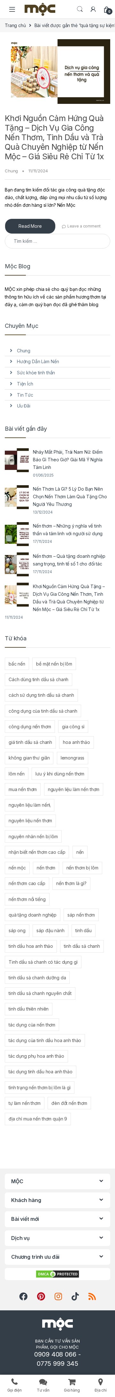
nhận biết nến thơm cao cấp (37, 852)
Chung (11, 170)
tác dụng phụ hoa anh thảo (36, 1056)
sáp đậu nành (50, 930)
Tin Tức (25, 395)
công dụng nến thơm (30, 726)
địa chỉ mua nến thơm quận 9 (38, 1118)
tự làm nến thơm (25, 1103)
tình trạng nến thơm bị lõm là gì (40, 1087)
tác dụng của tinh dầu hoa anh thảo (45, 1040)
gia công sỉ (73, 726)
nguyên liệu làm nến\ (29, 805)
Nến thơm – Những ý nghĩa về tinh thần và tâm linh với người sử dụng (68, 529)
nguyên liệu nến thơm (30, 820)
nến (80, 852)
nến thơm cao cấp (27, 883)
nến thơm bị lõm (82, 867)
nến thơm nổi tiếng (27, 899)
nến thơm (46, 867)
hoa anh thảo (76, 742)
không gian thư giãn (29, 757)
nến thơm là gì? (71, 883)
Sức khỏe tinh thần (36, 372)
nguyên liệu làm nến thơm (74, 789)
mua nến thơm (23, 789)
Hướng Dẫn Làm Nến (38, 361)
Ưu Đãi (23, 405)
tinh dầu (83, 930)
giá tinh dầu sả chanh (30, 742)
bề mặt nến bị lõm (54, 663)
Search (79, 9)
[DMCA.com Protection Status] (57, 1274)
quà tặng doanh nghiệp (33, 915)
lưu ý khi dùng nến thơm (59, 773)
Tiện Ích (25, 383)
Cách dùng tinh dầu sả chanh (38, 679)
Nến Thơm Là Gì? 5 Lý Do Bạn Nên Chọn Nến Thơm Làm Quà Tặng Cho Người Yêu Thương (70, 496)
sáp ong (17, 930)
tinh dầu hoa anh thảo (31, 946)
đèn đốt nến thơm (69, 1103)
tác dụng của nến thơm (32, 1024)
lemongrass (73, 757)
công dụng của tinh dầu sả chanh (43, 711)
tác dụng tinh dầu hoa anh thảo (41, 1071)
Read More (30, 226)
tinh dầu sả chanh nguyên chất (40, 993)
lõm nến (17, 773)
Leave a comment (84, 226)
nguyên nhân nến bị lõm (33, 836)
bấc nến (17, 663)
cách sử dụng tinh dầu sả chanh (41, 695)
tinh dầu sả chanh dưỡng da (37, 977)
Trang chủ (15, 25)
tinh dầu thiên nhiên (29, 1009)
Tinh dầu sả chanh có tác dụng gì (43, 962)
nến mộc (17, 867)
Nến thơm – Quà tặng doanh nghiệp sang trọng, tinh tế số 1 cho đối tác (69, 559)
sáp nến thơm (81, 915)
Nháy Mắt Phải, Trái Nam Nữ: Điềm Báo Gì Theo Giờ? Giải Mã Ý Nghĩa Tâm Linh (68, 459)
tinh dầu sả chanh (82, 946)
